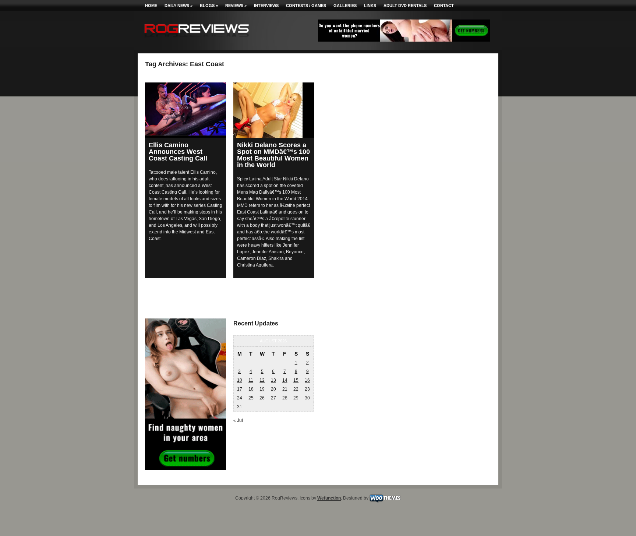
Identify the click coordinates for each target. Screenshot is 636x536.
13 (273, 380)
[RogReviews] (196, 38)
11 (250, 380)
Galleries (345, 5)
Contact (444, 5)
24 (239, 398)
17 (239, 389)
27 (273, 398)
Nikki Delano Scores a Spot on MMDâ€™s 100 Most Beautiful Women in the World (273, 155)
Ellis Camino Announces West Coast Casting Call (178, 151)
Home (151, 5)
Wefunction (329, 498)
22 (295, 389)
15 (295, 380)
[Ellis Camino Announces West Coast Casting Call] (185, 109)
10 (239, 380)
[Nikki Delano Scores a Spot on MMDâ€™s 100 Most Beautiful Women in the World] (273, 110)
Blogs (209, 5)
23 (307, 389)
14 (284, 380)
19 (262, 389)
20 (273, 389)
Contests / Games (306, 5)
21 (284, 389)
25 (251, 398)
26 (262, 398)
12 (262, 380)
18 (251, 389)
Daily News (178, 5)
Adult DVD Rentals (405, 5)
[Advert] (404, 40)
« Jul (238, 420)
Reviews (236, 5)
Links (370, 5)
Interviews (266, 5)
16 (307, 380)
